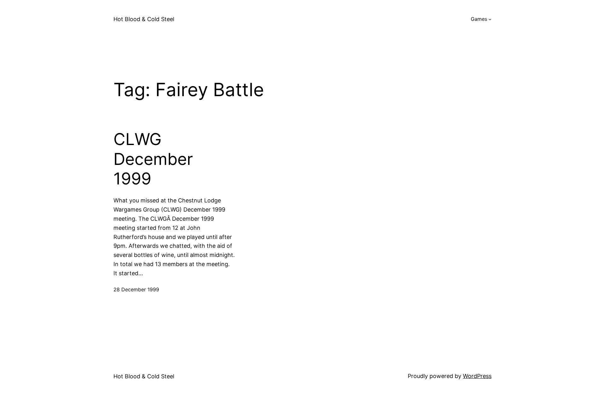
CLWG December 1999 (153, 159)
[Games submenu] (490, 19)
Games (479, 19)
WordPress (477, 376)
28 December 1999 (136, 289)
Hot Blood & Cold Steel (143, 19)
